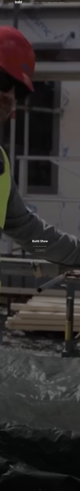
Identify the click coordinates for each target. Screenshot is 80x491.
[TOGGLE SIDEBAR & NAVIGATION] (64, 3)
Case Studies (61, 2)
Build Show (40, 241)
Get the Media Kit (40, 250)
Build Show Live (55, 2)
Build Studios (50, 2)
